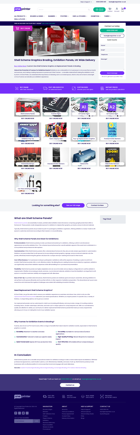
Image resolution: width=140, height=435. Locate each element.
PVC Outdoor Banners (74, 368)
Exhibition (46, 420)
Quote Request (104, 414)
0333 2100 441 (101, 2)
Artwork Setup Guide (87, 414)
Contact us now (97, 205)
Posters (45, 416)
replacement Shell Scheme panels (25, 296)
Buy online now (27, 118)
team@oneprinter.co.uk (117, 2)
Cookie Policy (66, 416)
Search (89, 9)
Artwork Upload (86, 412)
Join (36, 421)
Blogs (82, 418)
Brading (64, 368)
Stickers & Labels (48, 427)
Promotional (46, 429)
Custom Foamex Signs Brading (30, 368)
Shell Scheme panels (20, 223)
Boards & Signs (47, 409)
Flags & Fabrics (47, 418)
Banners (45, 412)
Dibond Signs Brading (46, 368)
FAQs (82, 416)
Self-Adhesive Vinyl (49, 414)
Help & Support (85, 2)
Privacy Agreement (68, 414)
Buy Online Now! (20, 66)
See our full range (73, 205)
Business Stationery (49, 422)
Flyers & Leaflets (48, 425)
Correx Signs (58, 368)
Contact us (70, 385)
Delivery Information (68, 418)
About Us (64, 409)
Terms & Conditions (68, 412)
